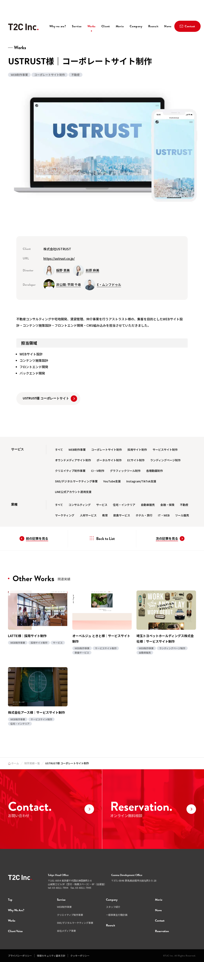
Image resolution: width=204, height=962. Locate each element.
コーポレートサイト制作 (106, 450)
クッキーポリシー (79, 955)
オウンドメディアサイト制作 (73, 460)
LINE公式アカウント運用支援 (73, 492)
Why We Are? (16, 910)
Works (91, 26)
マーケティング (64, 515)
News (167, 26)
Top (10, 899)
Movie (120, 26)
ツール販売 (182, 515)
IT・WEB (164, 515)
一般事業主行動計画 (117, 914)
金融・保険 (167, 505)
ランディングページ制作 (165, 460)
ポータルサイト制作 (109, 460)
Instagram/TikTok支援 (141, 481)
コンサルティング (80, 505)
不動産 (184, 505)
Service (76, 26)
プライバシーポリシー (20, 955)
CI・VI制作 (97, 471)
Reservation (162, 931)
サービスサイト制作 (165, 450)
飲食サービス (121, 515)
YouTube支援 (112, 481)
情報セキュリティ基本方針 (51, 955)
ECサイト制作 (136, 460)
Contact (159, 920)
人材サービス (88, 515)
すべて (59, 450)
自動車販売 (148, 505)
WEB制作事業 (77, 450)
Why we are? (57, 26)
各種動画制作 (154, 471)
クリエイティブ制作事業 (70, 471)
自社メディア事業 (66, 930)
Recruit (153, 26)
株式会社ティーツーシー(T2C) (23, 26)
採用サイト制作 (137, 450)
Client (105, 26)
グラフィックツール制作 (125, 471)
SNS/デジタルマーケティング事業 (76, 481)
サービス (101, 505)
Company (136, 26)
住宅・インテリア (124, 505)
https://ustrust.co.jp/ (59, 258)
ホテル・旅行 (144, 515)
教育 (105, 515)
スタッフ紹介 (113, 906)
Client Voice (15, 931)
